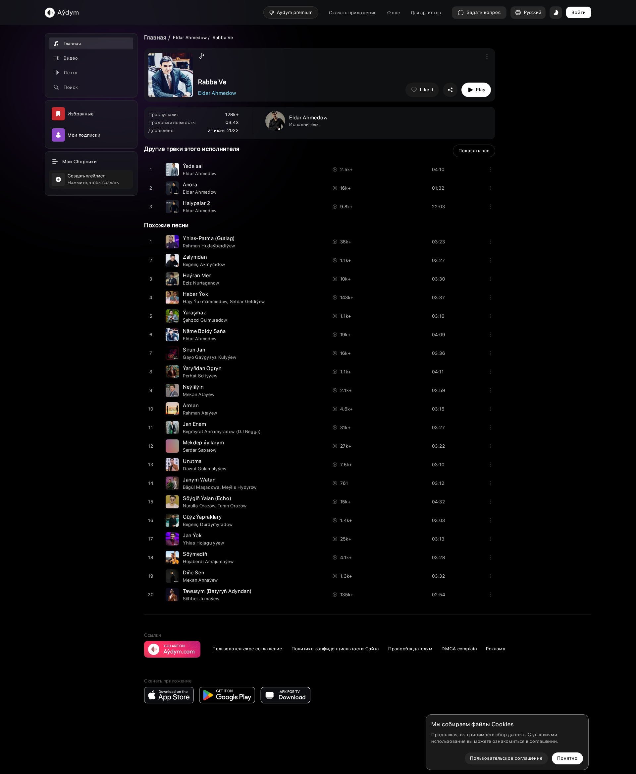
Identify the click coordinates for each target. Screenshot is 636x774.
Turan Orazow (232, 505)
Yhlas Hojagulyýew (203, 543)
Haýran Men (197, 275)
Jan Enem (194, 424)
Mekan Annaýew (200, 580)
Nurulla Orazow (199, 505)
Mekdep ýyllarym (203, 442)
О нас (393, 12)
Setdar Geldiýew (247, 301)
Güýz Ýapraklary (202, 517)
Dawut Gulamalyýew (205, 468)
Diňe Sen (193, 572)
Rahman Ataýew (200, 413)
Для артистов (426, 12)
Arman (191, 405)
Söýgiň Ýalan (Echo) (207, 498)
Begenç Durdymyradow (208, 524)
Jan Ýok (192, 535)
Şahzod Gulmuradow (205, 320)
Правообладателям (410, 648)
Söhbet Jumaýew (201, 598)
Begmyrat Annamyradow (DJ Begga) (222, 431)
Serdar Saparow (200, 450)
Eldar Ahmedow (190, 37)
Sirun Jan (194, 350)
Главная (155, 37)
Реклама (495, 648)
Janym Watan (199, 480)
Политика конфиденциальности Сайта (335, 648)
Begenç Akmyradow (204, 264)
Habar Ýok (195, 294)
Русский (532, 12)
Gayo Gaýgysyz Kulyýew (210, 357)
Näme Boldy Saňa (204, 331)
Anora (190, 184)
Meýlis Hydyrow (239, 487)
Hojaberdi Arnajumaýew (208, 561)
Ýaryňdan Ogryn (202, 368)
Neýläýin (193, 387)
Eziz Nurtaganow (201, 283)
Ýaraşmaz (194, 312)
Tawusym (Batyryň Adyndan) (217, 591)
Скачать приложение (353, 12)
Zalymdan (195, 257)
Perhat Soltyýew (200, 375)
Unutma (192, 461)
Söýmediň (195, 554)
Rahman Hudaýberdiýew (209, 245)
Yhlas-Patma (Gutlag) (209, 238)
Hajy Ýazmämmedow (205, 301)
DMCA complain (459, 648)
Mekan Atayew (198, 394)
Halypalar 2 (196, 203)
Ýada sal (193, 166)
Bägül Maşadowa (201, 487)
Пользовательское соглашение (247, 648)
